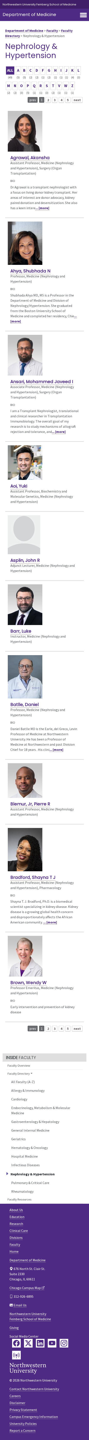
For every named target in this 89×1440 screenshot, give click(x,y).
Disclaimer (17, 1403)
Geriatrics (18, 1139)
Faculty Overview (19, 1065)
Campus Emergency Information (34, 1416)
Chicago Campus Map (25, 1288)
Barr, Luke (20, 631)
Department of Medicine (29, 14)
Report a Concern (22, 1430)
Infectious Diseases (25, 1165)
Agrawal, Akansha (30, 158)
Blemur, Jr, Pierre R (30, 804)
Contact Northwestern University (34, 1389)
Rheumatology (22, 1191)
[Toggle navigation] (83, 15)
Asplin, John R (25, 560)
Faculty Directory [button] (19, 1074)
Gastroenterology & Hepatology (35, 1121)
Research (16, 1223)
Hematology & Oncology (29, 1147)
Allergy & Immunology (27, 1090)
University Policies (23, 1423)
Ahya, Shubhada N (30, 271)
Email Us (20, 1305)
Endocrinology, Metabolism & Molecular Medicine (40, 1110)
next (77, 100)
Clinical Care (19, 1230)
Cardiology (19, 1099)
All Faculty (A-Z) (23, 1082)
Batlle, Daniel (24, 704)
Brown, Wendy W (28, 983)
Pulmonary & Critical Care (30, 1183)
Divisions (16, 1237)
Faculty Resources (20, 1199)
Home (14, 1251)
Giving (14, 1327)
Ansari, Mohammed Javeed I (41, 382)
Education (17, 1217)
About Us (16, 1210)
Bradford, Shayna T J (33, 877)
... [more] (42, 208)
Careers (15, 1396)
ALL (10, 70)
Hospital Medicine (24, 1156)
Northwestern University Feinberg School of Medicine (39, 4)
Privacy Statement (23, 1410)
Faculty (52, 30)
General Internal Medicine (30, 1130)
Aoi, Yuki (18, 486)
